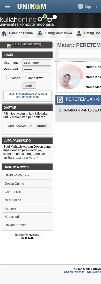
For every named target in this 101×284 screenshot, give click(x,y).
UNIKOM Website (17, 175)
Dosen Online (14, 183)
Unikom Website (74, 271)
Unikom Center (15, 225)
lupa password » (26, 157)
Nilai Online (13, 200)
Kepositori (12, 217)
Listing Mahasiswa (58, 33)
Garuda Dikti (13, 192)
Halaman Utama (21, 33)
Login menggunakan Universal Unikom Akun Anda (28, 95)
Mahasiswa (35, 78)
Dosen (15, 78)
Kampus (10, 208)
